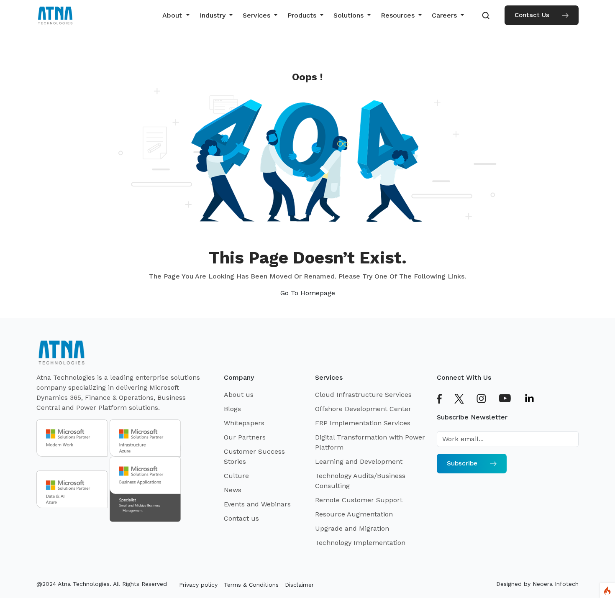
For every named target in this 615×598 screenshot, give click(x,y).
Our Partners (245, 437)
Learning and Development (358, 461)
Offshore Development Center (363, 409)
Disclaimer (299, 584)
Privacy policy (198, 584)
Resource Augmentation (354, 514)
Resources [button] (399, 15)
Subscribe (462, 463)
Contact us (241, 518)
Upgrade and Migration (352, 528)
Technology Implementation (360, 543)
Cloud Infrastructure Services (363, 395)
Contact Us (532, 15)
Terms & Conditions (251, 584)
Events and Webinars (257, 504)
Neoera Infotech (556, 583)
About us (239, 395)
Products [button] (302, 15)
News (232, 490)
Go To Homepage (307, 293)
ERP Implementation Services (362, 423)
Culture (236, 476)
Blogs (232, 409)
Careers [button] (445, 15)
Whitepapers (244, 423)
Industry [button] (214, 15)
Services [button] (257, 15)
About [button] (173, 15)
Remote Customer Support (358, 500)
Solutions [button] (349, 15)
